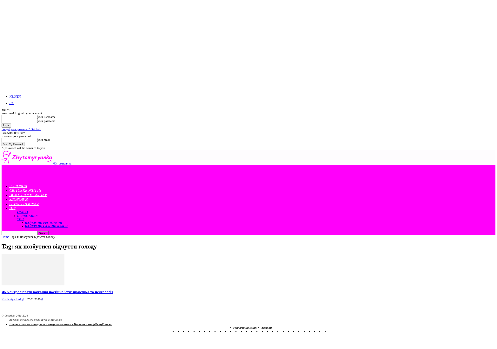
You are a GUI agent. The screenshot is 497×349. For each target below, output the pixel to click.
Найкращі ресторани (43, 222)
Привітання (27, 215)
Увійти (15, 96)
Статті (22, 212)
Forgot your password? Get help (21, 129)
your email (43, 140)
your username (46, 117)
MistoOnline (55, 319)
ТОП (20, 219)
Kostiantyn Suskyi (13, 299)
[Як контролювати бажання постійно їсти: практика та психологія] (33, 284)
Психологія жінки (28, 195)
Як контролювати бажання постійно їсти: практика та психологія (57, 292)
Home (5, 237)
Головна (18, 186)
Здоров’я (18, 199)
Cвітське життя (25, 190)
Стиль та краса (24, 204)
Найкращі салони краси (46, 226)
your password (46, 121)
